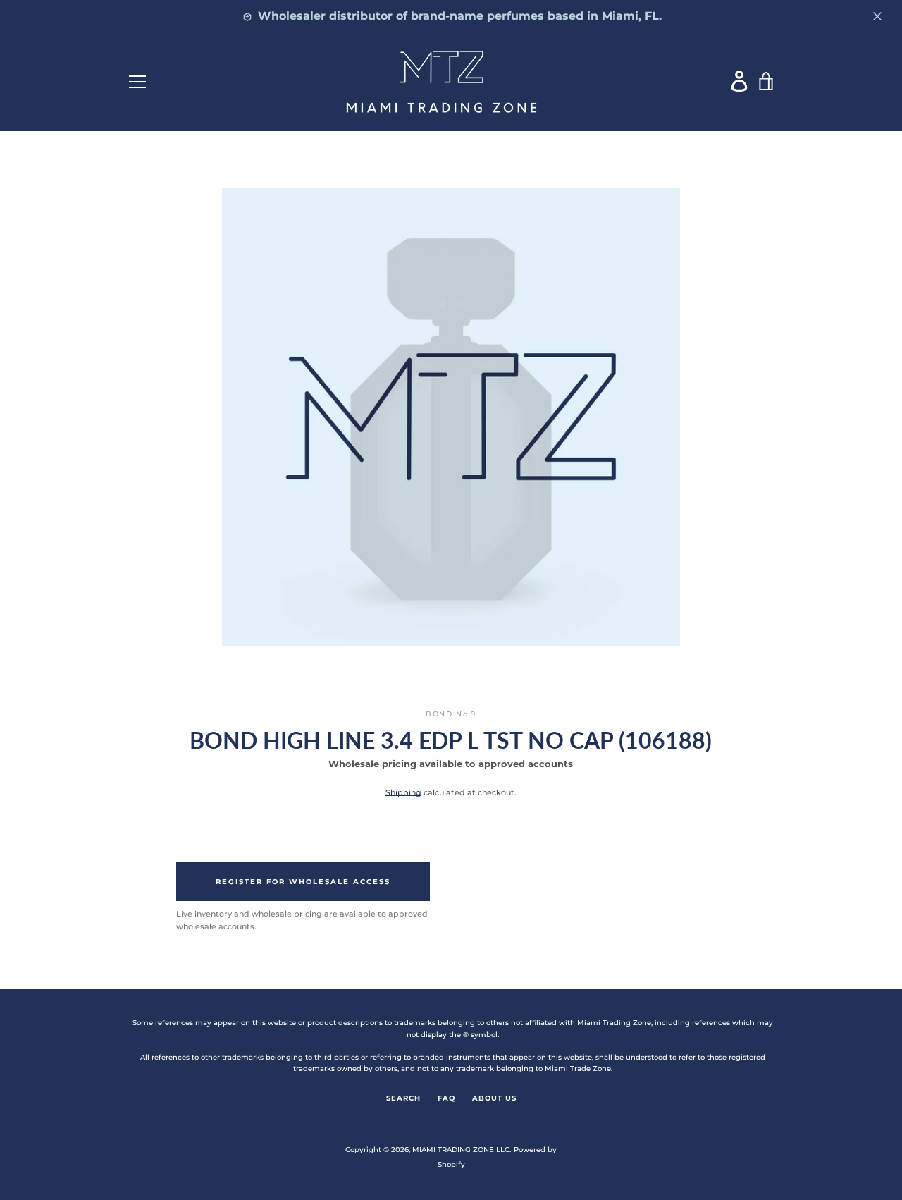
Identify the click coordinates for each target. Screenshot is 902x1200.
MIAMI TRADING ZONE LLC (460, 1149)
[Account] (739, 80)
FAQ (446, 1098)
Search (403, 1098)
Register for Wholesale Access (303, 882)
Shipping (403, 792)
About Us (494, 1098)
